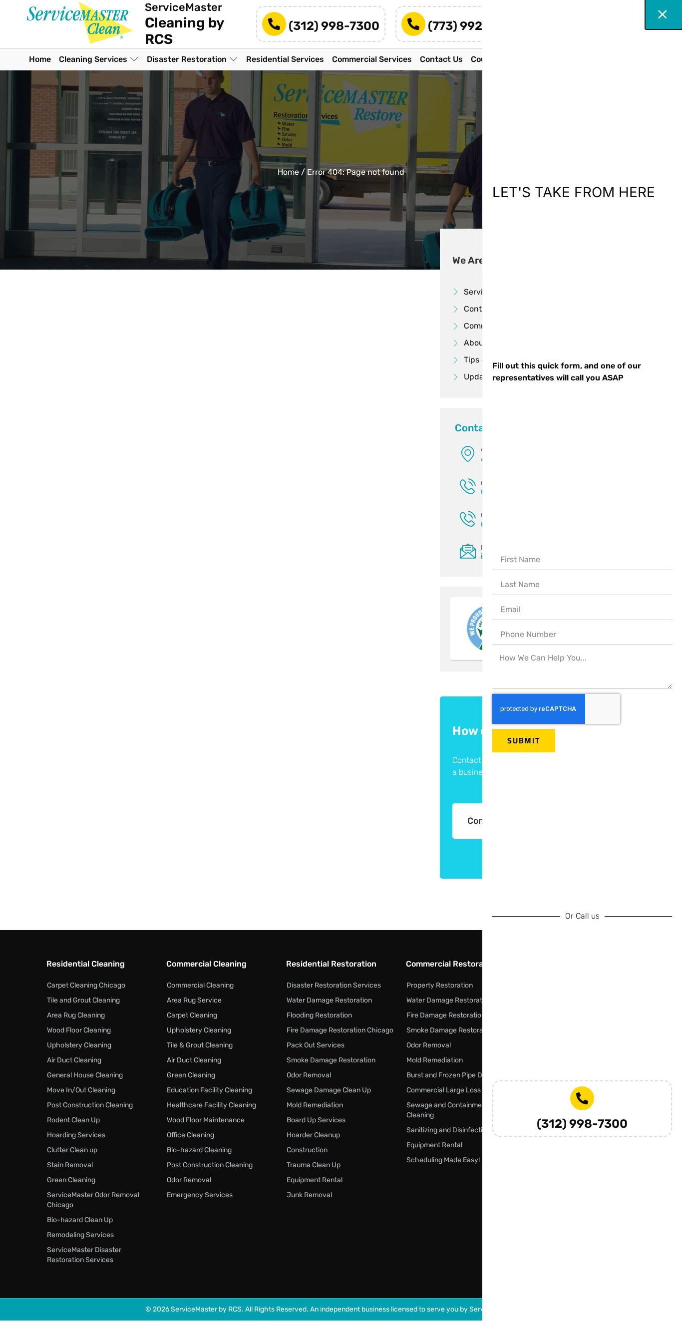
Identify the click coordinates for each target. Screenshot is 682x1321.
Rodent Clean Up (73, 1120)
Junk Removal (309, 1195)
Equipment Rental (314, 1180)
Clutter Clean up (72, 1150)
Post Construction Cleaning (90, 1105)
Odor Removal (189, 1180)
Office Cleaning (190, 1135)
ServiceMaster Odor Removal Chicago (93, 1200)
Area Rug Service (194, 1000)
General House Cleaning (85, 1075)
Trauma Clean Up (314, 1165)
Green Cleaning (71, 1180)
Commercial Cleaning (200, 985)
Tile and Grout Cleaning (83, 1000)
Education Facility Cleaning (209, 1090)
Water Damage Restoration (329, 1000)
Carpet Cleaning (192, 1015)
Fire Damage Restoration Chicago (340, 1030)
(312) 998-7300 (334, 25)
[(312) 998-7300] (274, 24)
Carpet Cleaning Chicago (86, 985)
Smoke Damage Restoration (331, 1060)
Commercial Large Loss (443, 1090)
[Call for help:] (468, 486)
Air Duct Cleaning (74, 1060)
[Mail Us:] (468, 551)
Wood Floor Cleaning (79, 1030)
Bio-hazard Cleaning (199, 1150)
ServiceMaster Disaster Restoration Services (84, 1255)
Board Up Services (316, 1120)
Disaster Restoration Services (334, 985)
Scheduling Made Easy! (443, 1160)
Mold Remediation (315, 1105)
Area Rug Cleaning (76, 1015)
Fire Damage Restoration (445, 1015)
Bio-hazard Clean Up (80, 1220)
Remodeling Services (80, 1235)
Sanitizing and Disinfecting (448, 1130)
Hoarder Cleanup (313, 1135)
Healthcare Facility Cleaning (211, 1105)
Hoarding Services (76, 1135)
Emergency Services (200, 1195)
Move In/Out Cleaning (81, 1090)
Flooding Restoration (319, 1015)
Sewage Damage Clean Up (329, 1090)
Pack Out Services (315, 1045)
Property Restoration (439, 985)
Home (288, 172)
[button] (99, 59)
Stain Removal (70, 1165)
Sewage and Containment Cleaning (447, 1110)
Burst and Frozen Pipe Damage (455, 1075)
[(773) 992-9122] (413, 24)
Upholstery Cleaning (79, 1045)
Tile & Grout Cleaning (200, 1045)
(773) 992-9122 (472, 25)
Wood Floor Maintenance (206, 1120)
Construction (307, 1150)
